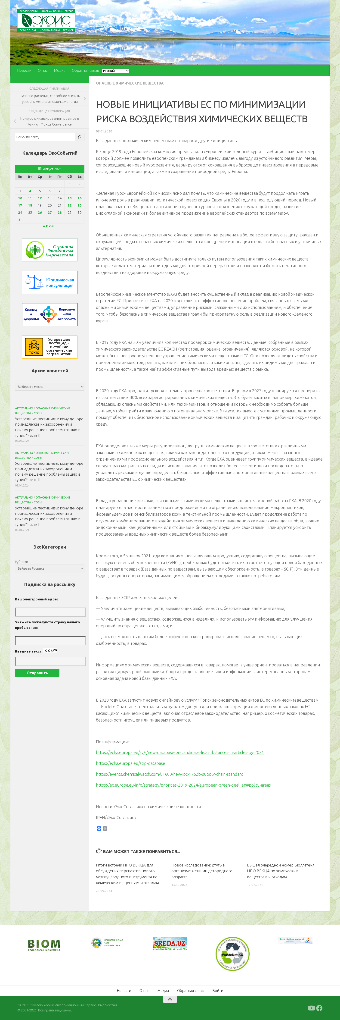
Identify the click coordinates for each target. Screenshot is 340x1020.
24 (20, 212)
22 (70, 205)
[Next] (114, 946)
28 (60, 212)
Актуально (24, 408)
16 (79, 198)
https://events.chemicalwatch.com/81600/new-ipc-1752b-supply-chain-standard (170, 774)
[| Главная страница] (46, 20)
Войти (217, 990)
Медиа (59, 70)
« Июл (48, 226)
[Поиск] (79, 137)
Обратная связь (85, 70)
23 (79, 205)
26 (40, 212)
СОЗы (38, 413)
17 (20, 205)
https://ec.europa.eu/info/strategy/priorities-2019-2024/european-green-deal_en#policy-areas (183, 785)
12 (40, 198)
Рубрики (21, 562)
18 (30, 205)
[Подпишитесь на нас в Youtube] (311, 1007)
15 (70, 198)
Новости (24, 70)
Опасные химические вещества (130, 83)
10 (20, 198)
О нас (42, 70)
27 (50, 212)
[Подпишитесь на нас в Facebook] (319, 1007)
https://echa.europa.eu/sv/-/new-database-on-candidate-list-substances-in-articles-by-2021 (180, 752)
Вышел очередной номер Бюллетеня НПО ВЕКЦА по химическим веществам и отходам (280, 871)
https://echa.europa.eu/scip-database (130, 763)
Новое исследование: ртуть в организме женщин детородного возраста (201, 871)
